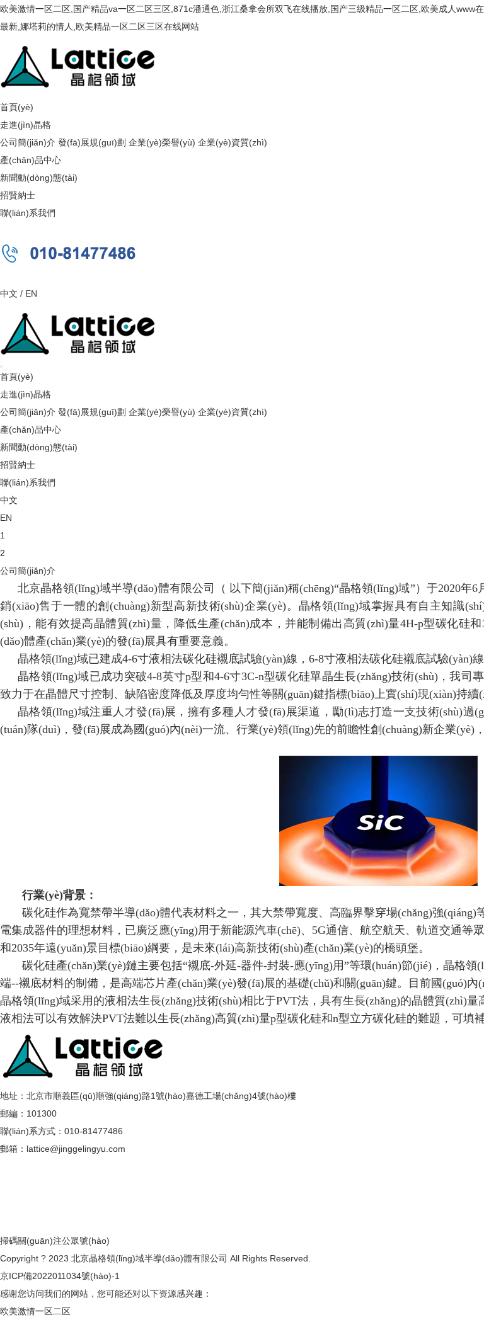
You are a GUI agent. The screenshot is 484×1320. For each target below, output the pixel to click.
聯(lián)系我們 (27, 213)
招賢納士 (17, 195)
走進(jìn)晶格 (25, 125)
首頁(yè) (16, 107)
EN (31, 293)
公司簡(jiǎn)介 (27, 142)
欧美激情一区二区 (35, 1311)
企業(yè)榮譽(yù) (162, 142)
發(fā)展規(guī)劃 (92, 142)
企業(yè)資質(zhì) (232, 142)
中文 (9, 293)
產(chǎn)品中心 (30, 160)
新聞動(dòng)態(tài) (39, 178)
